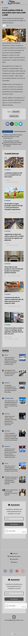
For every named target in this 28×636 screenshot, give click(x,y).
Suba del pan (14, 116)
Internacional (9, 398)
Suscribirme (14, 524)
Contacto (15, 553)
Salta (6, 355)
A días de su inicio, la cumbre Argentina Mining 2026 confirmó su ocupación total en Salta (11, 468)
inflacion (16, 111)
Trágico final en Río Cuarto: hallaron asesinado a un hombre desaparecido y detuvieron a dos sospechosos (10, 420)
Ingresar (14, 562)
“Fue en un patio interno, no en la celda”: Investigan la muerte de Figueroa (11, 492)
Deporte (7, 383)
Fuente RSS (14, 559)
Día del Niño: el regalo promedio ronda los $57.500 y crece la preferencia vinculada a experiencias (13, 206)
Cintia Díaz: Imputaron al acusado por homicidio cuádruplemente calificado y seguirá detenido (11, 480)
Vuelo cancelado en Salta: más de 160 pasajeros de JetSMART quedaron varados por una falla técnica (10, 361)
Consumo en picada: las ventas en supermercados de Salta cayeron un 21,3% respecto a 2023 (13, 300)
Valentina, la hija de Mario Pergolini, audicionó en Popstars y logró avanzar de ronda (12, 136)
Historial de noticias (15, 556)
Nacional (7, 431)
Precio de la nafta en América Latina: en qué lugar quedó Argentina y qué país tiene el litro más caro (14, 331)
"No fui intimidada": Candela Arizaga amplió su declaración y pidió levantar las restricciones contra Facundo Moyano (11, 437)
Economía (5, 7)
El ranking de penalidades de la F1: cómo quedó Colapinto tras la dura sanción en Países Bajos (10, 389)
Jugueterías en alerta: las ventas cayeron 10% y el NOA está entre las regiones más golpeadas (14, 237)
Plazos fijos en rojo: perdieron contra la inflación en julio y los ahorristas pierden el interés (13, 270)
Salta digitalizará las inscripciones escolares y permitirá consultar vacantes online (11, 373)
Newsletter (15, 505)
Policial (7, 413)
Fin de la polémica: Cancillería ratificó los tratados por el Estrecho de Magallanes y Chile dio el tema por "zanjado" (12, 143)
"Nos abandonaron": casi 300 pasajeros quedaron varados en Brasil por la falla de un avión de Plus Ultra (11, 404)
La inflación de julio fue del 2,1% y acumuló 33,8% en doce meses (13, 175)
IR (7, 25)
